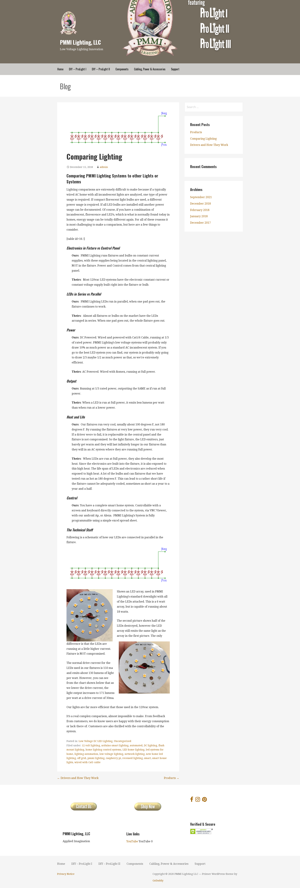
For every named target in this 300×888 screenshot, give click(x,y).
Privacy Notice (65, 874)
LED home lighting (133, 749)
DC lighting (150, 745)
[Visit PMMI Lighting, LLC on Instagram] (197, 800)
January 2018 (199, 216)
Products (196, 132)
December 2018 (200, 203)
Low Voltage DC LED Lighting (95, 741)
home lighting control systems (103, 749)
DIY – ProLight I (77, 69)
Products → (171, 778)
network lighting (135, 754)
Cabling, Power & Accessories (149, 69)
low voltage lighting (111, 754)
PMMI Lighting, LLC (80, 42)
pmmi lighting (96, 758)
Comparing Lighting (203, 138)
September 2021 (201, 197)
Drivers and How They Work (209, 145)
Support (175, 69)
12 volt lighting (91, 745)
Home (60, 69)
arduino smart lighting (114, 745)
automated (136, 745)
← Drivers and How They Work (78, 778)
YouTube (132, 841)
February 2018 (199, 210)
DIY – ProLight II (101, 69)
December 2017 (200, 222)
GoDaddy (158, 880)
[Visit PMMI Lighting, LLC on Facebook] (191, 800)
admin (104, 167)
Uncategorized (122, 741)
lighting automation (86, 754)
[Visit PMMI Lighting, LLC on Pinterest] (204, 800)
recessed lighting (132, 758)
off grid (81, 758)
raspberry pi (113, 758)
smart (147, 758)
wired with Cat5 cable (87, 762)
